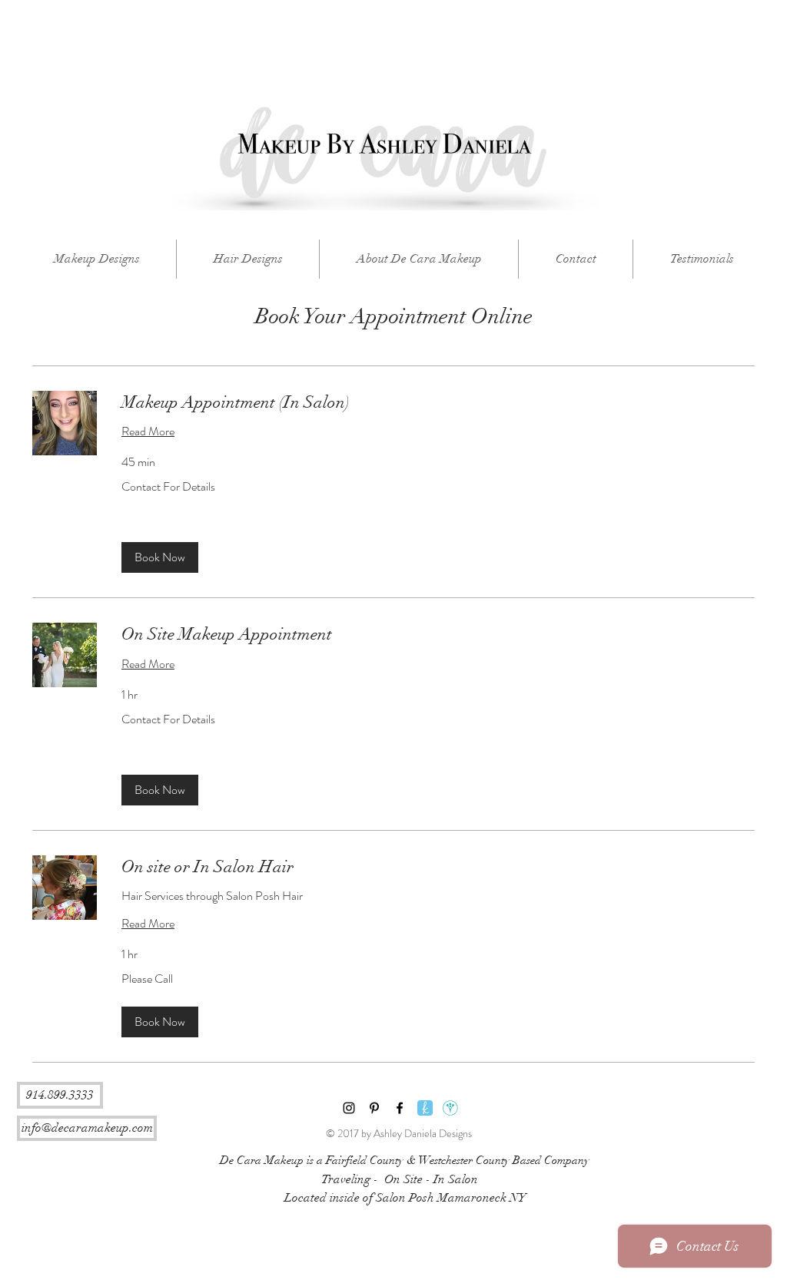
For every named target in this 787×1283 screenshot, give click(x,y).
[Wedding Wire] (450, 1108)
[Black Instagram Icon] (349, 1108)
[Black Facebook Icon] (399, 1108)
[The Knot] (425, 1108)
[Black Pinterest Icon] (374, 1108)
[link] (438, 402)
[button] (159, 557)
